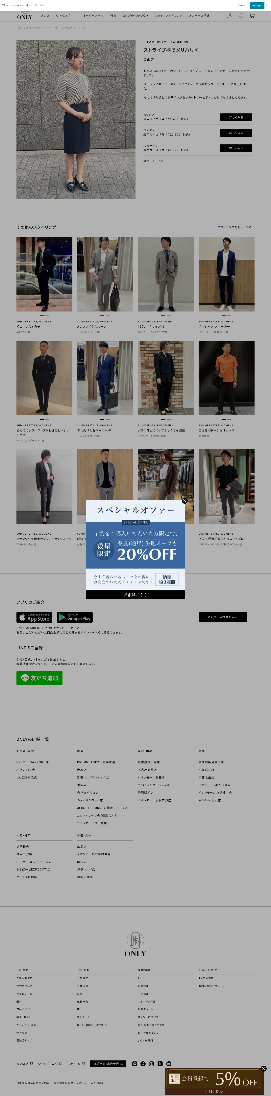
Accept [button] (257, 5)
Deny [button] (241, 5)
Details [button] (39, 5)
